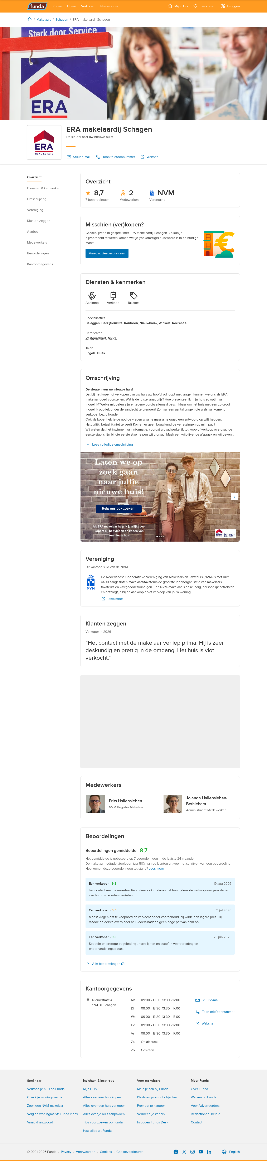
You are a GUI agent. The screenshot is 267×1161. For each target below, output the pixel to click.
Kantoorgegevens (40, 264)
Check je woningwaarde (44, 1097)
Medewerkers (37, 242)
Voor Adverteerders (205, 1106)
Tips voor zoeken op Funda (103, 1122)
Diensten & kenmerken (43, 188)
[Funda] (37, 6)
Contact (196, 1122)
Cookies (106, 1152)
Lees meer (115, 599)
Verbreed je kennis (151, 1114)
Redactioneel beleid (205, 1114)
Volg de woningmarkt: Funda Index (52, 1114)
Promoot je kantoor (151, 1106)
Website (152, 157)
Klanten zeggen (38, 221)
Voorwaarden (85, 1152)
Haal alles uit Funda (97, 1131)
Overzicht (34, 177)
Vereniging (35, 210)
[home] (30, 19)
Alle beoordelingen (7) (108, 964)
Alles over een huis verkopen (104, 1106)
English (234, 1152)
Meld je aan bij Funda (152, 1089)
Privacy (66, 1152)
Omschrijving (36, 199)
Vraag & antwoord (40, 1122)
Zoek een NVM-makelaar (45, 1106)
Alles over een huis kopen (102, 1097)
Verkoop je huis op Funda (45, 1089)
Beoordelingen (38, 253)
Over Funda (199, 1089)
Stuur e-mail (82, 157)
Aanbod (33, 232)
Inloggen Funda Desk (152, 1122)
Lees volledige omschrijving (112, 444)
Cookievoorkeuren (130, 1152)
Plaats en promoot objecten (157, 1097)
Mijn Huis (90, 1089)
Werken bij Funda (203, 1097)
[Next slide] (234, 496)
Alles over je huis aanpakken (104, 1114)
